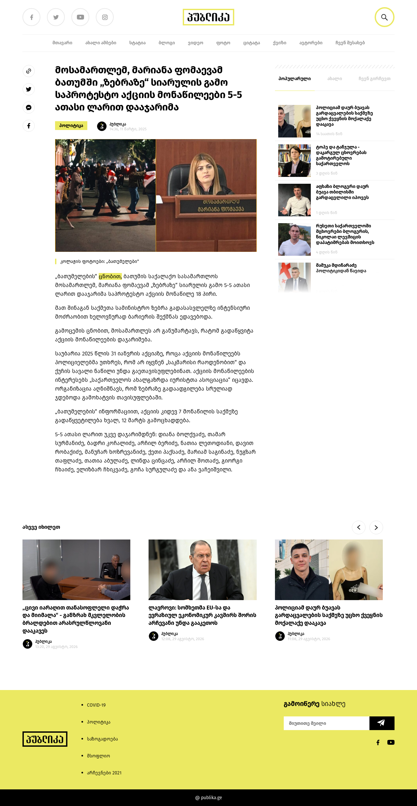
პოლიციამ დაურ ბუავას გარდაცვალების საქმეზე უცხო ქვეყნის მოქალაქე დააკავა (344, 116)
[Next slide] (376, 527)
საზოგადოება (102, 739)
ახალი (334, 78)
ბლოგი (167, 43)
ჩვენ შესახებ (350, 43)
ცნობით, (110, 276)
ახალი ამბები (100, 43)
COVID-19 (96, 705)
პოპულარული (295, 78)
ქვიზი (279, 43)
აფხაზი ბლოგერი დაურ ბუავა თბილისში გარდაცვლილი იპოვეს (342, 192)
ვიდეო (195, 43)
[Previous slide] (359, 527)
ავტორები (311, 43)
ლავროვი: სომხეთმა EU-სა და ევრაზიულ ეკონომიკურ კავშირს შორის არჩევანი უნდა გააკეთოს (202, 615)
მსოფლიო (98, 756)
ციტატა (251, 43)
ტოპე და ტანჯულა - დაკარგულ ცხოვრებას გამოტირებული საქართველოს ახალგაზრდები (341, 155)
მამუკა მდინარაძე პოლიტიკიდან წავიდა (341, 268)
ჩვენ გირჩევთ (375, 78)
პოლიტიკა (71, 125)
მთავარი (62, 43)
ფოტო (223, 43)
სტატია (137, 43)
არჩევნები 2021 (104, 773)
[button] (385, 17)
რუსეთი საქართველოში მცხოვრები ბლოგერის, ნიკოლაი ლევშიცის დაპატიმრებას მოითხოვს (345, 234)
